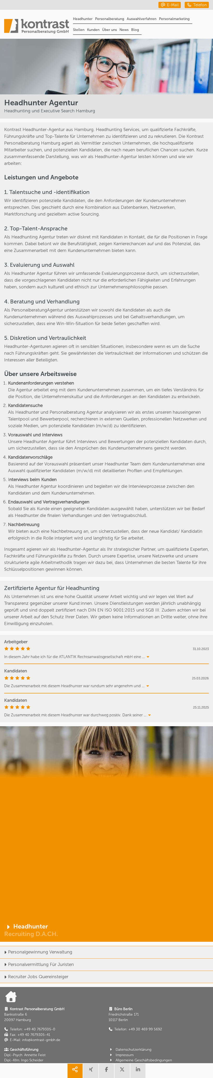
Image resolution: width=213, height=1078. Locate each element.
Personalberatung (109, 19)
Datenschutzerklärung (133, 1049)
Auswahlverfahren (141, 19)
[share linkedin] (137, 1071)
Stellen (78, 30)
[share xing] (90, 1071)
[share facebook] (106, 1071)
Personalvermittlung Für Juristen (41, 964)
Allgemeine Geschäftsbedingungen (144, 1060)
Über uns (109, 30)
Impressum (125, 1055)
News (124, 30)
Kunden (93, 30)
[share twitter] (122, 1071)
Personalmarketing (174, 19)
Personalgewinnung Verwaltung (40, 951)
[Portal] (36, 27)
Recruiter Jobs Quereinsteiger (38, 976)
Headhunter (82, 19)
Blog (135, 30)
